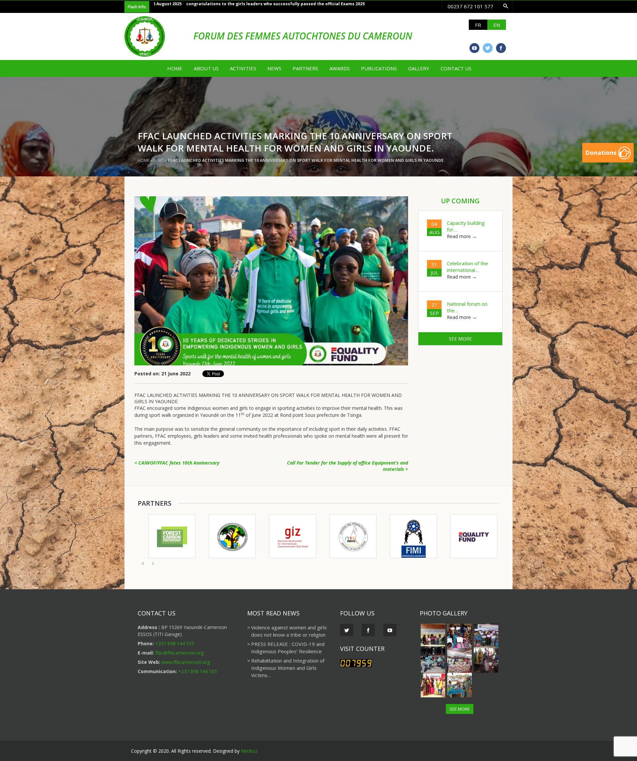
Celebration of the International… (467, 266)
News (274, 68)
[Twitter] (488, 48)
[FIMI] (402, 536)
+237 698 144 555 (174, 643)
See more (460, 339)
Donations (601, 153)
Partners (305, 68)
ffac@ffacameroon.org (179, 653)
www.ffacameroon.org (186, 662)
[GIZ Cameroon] (282, 536)
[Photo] (433, 636)
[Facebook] (501, 48)
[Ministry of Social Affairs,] (342, 536)
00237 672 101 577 (470, 6)
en (496, 25)
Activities (243, 68)
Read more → (462, 236)
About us (206, 68)
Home (174, 68)
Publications (379, 68)
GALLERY (418, 68)
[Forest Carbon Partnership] (161, 536)
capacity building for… (466, 226)
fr (478, 25)
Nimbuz (249, 751)
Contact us (456, 68)
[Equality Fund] (463, 536)
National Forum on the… (467, 307)
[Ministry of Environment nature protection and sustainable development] (221, 536)
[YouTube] (474, 48)
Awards (339, 68)
